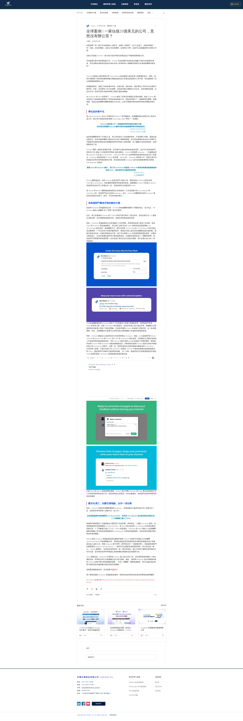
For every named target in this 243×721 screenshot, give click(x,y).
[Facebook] (83, 704)
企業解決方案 (91, 13)
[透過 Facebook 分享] (87, 589)
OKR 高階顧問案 (134, 691)
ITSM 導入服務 (133, 695)
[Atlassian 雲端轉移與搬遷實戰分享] (152, 616)
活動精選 (115, 13)
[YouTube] (88, 704)
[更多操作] (155, 26)
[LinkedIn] (79, 704)
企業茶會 (158, 691)
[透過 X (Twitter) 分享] (92, 589)
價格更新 (140, 13)
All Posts (80, 13)
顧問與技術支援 (127, 13)
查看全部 (163, 605)
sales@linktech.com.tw (91, 687)
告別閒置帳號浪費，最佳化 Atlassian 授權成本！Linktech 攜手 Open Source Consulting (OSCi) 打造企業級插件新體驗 (121, 629)
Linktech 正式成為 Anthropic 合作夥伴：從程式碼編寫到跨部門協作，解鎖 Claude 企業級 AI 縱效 (90, 629)
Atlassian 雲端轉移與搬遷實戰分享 (152, 629)
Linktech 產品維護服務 (136, 682)
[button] (94, 4)
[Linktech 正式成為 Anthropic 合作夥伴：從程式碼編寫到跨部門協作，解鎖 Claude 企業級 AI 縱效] (90, 616)
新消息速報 (104, 13)
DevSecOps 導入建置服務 (137, 686)
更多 (149, 13)
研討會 (157, 682)
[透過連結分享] (101, 589)
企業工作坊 (158, 686)
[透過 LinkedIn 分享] (96, 589)
